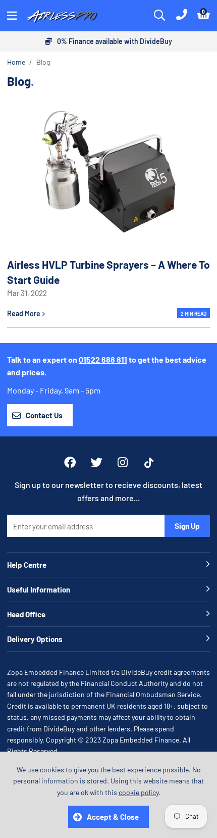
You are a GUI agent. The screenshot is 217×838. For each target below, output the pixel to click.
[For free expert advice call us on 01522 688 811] (181, 15)
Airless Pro (62, 15)
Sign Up (187, 525)
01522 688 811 (103, 359)
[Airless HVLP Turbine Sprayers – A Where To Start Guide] (108, 171)
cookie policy (138, 792)
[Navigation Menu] (12, 15)
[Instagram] (123, 462)
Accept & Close (113, 816)
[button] (203, 15)
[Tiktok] (148, 463)
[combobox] (160, 16)
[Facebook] (70, 462)
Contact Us (44, 415)
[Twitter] (96, 462)
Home (16, 62)
